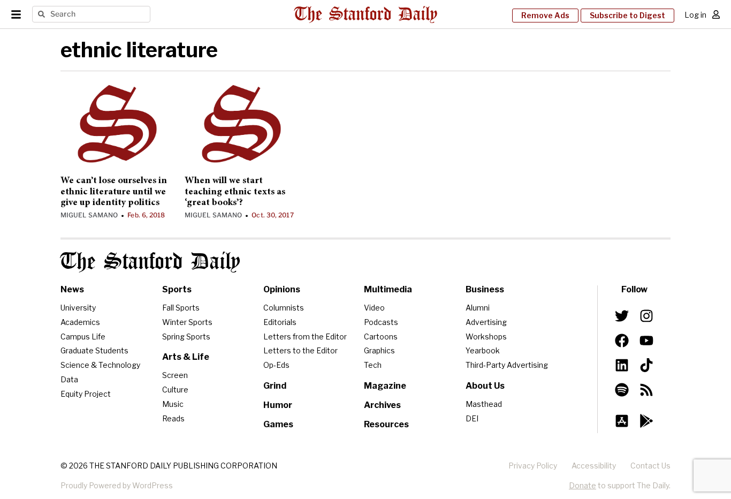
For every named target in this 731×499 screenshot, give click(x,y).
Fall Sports (181, 307)
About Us (485, 386)
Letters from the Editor (305, 336)
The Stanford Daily (150, 262)
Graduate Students (94, 350)
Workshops (486, 336)
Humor (277, 405)
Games (278, 424)
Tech (373, 364)
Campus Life (82, 336)
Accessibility (594, 465)
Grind (274, 386)
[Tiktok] (646, 365)
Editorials (279, 322)
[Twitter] (622, 316)
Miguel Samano (89, 215)
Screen (175, 375)
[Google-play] (646, 421)
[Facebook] (622, 340)
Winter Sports (187, 322)
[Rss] (646, 390)
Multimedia (388, 289)
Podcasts (381, 322)
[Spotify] (622, 390)
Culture (175, 389)
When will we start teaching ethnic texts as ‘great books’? (235, 192)
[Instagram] (646, 316)
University (78, 307)
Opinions (281, 289)
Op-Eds (276, 364)
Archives (382, 405)
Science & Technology (100, 364)
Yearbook (483, 350)
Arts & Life (185, 357)
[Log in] (716, 14)
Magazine (385, 386)
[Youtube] (646, 340)
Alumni (478, 307)
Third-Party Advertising (507, 364)
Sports (177, 289)
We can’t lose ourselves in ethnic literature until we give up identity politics (113, 192)
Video (374, 307)
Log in (695, 14)
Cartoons (381, 336)
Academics (80, 322)
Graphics (379, 350)
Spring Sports (186, 336)
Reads (173, 418)
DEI (472, 418)
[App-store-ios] (622, 421)
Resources (386, 424)
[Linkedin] (622, 365)
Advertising (486, 322)
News (72, 289)
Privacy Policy (532, 465)
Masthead (484, 404)
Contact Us (650, 465)
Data (69, 379)
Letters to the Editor (300, 350)
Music (173, 404)
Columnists (283, 307)
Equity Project (85, 393)
